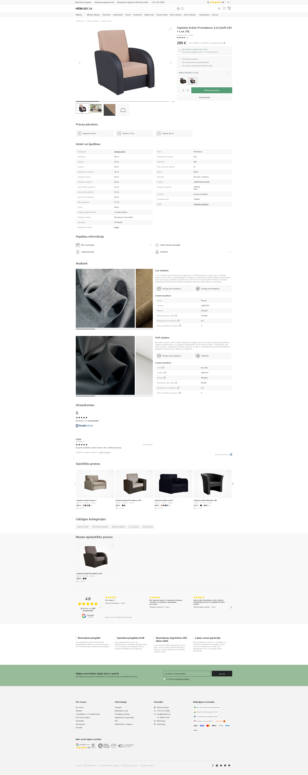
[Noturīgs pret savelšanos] (178, 320)
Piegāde (118, 707)
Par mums (79, 707)
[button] (219, 8)
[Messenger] (226, 765)
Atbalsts (79, 711)
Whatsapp (161, 724)
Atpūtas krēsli (106, 21)
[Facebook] (214, 765)
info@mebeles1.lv (163, 714)
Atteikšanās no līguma (123, 724)
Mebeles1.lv (80, 21)
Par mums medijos (83, 717)
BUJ (116, 721)
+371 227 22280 (163, 711)
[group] (122, 605)
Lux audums (162, 270)
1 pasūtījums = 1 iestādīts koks (88, 714)
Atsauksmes (80, 724)
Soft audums (162, 337)
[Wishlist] (224, 8)
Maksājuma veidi (121, 711)
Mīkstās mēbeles (93, 21)
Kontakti (79, 727)
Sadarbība (80, 721)
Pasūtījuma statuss (122, 714)
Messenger (161, 721)
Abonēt (222, 674)
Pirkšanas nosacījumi (130, 765)
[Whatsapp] (230, 765)
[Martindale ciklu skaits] (176, 315)
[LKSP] (199, 187)
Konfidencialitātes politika (109, 765)
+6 (169, 505)
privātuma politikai (182, 679)
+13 (209, 505)
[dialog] (200, 50)
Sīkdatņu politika (146, 765)
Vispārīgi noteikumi (201, 204)
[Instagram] (218, 765)
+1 (91, 505)
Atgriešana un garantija (124, 717)
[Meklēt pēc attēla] (178, 8)
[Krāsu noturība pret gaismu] (180, 325)
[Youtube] (222, 765)
